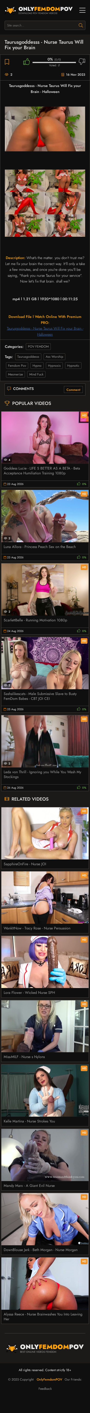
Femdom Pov (17, 365)
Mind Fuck (36, 374)
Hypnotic (73, 365)
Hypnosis (54, 365)
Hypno (37, 365)
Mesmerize (15, 374)
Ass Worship (54, 356)
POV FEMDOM (38, 346)
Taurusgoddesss (28, 356)
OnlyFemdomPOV (49, 1379)
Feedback (45, 1388)
